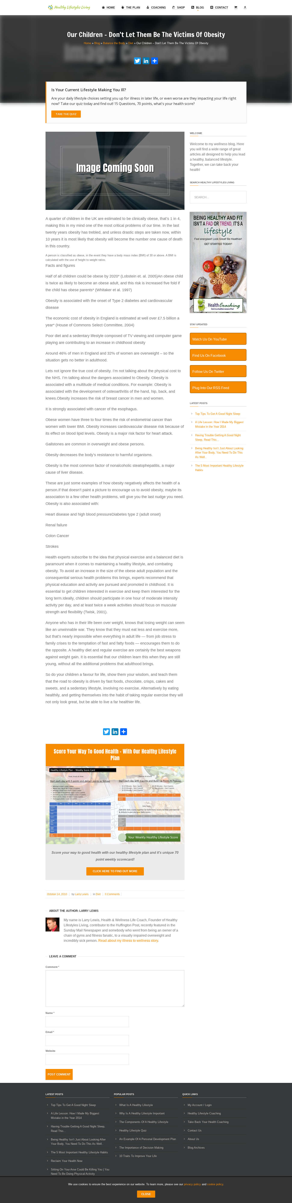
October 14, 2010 (57, 894)
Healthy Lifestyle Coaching (204, 1113)
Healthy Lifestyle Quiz (133, 1130)
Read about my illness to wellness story (128, 940)
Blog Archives (196, 1147)
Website (50, 1050)
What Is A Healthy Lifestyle (136, 1105)
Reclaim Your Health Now (66, 1161)
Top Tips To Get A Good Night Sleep (217, 413)
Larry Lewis (81, 894)
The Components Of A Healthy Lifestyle (143, 1122)
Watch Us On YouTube (209, 339)
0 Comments (112, 894)
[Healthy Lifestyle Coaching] (218, 311)
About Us (193, 1139)
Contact (221, 7)
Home (110, 7)
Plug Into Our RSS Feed (210, 388)
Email (50, 1032)
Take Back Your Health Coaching (208, 1122)
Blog (199, 7)
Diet (130, 43)
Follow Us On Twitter (208, 371)
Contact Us (195, 1130)
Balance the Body (114, 43)
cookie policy (215, 1184)
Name (50, 1013)
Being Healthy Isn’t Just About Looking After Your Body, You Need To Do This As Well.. (219, 453)
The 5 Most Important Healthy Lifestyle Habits (79, 1152)
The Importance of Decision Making (141, 1147)
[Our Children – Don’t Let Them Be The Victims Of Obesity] (115, 208)
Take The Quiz (66, 114)
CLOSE (146, 1194)
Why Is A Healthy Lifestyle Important (142, 1113)
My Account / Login (200, 1105)
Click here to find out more (115, 871)
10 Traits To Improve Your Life (138, 1156)
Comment (52, 967)
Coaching (158, 7)
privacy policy (192, 1184)
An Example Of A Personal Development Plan (147, 1139)
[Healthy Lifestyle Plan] (115, 843)
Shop (180, 7)
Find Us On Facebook (209, 355)
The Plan (132, 7)
